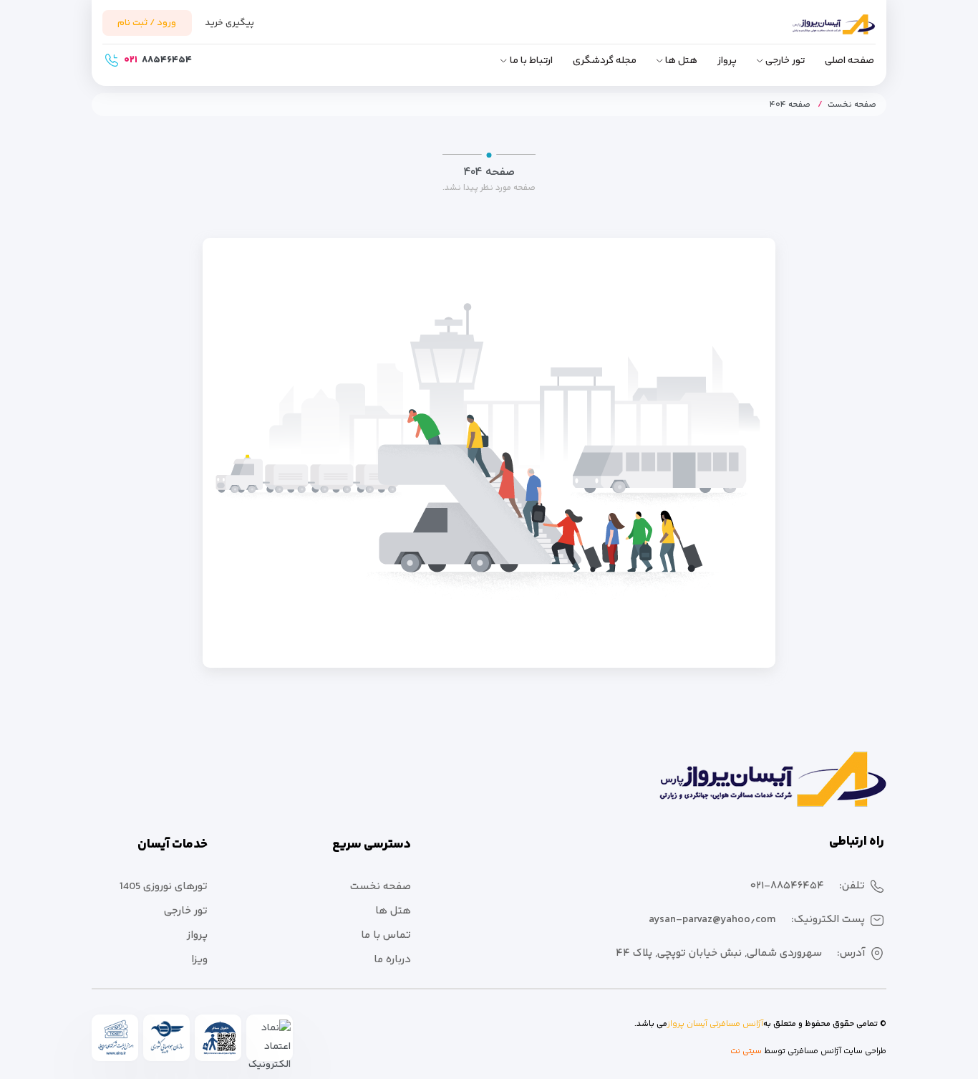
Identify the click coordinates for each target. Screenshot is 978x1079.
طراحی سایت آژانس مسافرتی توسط (824, 1051)
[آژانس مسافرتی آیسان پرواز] (811, 30)
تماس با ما (386, 935)
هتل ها (681, 61)
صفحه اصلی (849, 61)
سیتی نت (746, 1051)
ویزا (199, 959)
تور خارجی (785, 61)
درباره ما (392, 959)
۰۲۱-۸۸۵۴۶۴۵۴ (787, 886)
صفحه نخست (852, 105)
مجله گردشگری (604, 61)
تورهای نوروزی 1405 (164, 886)
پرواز (727, 61)
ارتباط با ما (531, 61)
